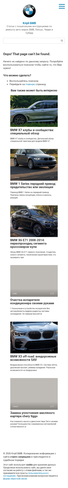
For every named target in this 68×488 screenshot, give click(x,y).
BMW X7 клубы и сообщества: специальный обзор (32, 131)
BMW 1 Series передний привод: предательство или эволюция (33, 185)
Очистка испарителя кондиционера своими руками (32, 301)
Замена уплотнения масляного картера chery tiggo (32, 414)
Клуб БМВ (29, 23)
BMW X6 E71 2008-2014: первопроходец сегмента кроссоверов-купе (28, 243)
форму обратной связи (15, 478)
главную (30, 84)
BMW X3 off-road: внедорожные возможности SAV (33, 358)
